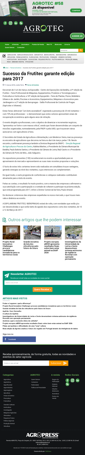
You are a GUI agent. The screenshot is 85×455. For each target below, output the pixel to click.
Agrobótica (38, 55)
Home (7, 44)
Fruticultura (44, 57)
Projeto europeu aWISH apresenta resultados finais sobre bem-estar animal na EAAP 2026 (51, 247)
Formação (53, 57)
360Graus (48, 451)
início (7, 68)
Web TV (49, 44)
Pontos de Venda (38, 44)
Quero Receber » (42, 289)
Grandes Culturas (64, 57)
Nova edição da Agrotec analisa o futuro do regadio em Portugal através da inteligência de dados (40, 329)
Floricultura (33, 57)
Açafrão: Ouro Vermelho (12, 311)
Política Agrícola (58, 59)
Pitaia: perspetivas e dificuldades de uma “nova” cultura (24, 326)
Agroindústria (61, 55)
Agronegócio (72, 55)
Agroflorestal (49, 55)
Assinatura (25, 44)
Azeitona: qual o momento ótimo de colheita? (20, 321)
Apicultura (11, 57)
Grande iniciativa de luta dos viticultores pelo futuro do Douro (31, 245)
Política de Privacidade (38, 387)
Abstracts (58, 44)
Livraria (67, 44)
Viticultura (29, 62)
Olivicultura (32, 59)
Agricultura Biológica (25, 55)
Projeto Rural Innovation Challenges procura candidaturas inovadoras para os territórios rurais (39, 306)
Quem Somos (9, 47)
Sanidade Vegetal (18, 62)
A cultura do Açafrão (10, 314)
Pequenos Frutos (44, 59)
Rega (9, 62)
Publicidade (35, 385)
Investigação (22, 59)
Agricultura (11, 55)
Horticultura (12, 59)
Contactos (20, 47)
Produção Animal (71, 59)
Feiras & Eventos (22, 57)
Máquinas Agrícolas (10, 413)
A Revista (15, 44)
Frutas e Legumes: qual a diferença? (17, 303)
